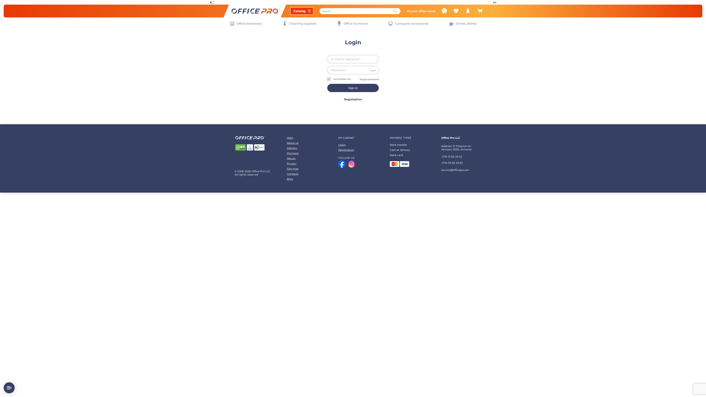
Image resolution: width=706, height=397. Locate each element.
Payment (293, 153)
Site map (292, 168)
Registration (353, 99)
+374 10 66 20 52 (451, 156)
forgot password (369, 79)
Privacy (291, 163)
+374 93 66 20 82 (452, 162)
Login (342, 144)
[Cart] (480, 12)
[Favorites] (456, 11)
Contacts (292, 174)
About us (292, 143)
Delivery (292, 148)
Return (291, 158)
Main (290, 138)
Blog (290, 179)
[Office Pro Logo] (255, 11)
